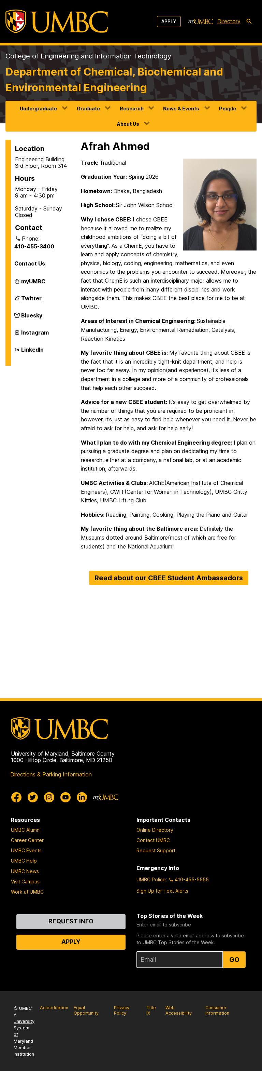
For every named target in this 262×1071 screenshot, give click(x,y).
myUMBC (33, 284)
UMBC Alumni (26, 830)
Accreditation (54, 1007)
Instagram (35, 335)
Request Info (70, 921)
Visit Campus (25, 881)
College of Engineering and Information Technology (88, 56)
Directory (229, 21)
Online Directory (154, 830)
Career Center (27, 840)
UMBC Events (26, 850)
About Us (128, 124)
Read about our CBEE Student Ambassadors (168, 578)
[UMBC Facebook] (16, 797)
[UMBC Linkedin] (81, 797)
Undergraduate (38, 108)
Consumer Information (217, 1010)
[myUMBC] (200, 21)
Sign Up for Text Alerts (162, 891)
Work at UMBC (27, 892)
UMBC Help (24, 861)
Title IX (151, 1010)
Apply (168, 21)
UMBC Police (151, 879)
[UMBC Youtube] (65, 797)
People (227, 108)
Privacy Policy (121, 1010)
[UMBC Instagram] (49, 797)
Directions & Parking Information (51, 774)
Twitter (31, 301)
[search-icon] (249, 21)
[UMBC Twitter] (32, 797)
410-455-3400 (34, 246)
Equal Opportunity (86, 1010)
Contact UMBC (153, 840)
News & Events (181, 108)
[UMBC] (56, 21)
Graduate (88, 108)
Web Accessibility (178, 1010)
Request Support (155, 850)
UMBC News (25, 871)
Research (132, 108)
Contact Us (29, 263)
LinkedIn (32, 352)
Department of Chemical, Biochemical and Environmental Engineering (114, 79)
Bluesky (31, 318)
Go (234, 959)
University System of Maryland (24, 1031)
